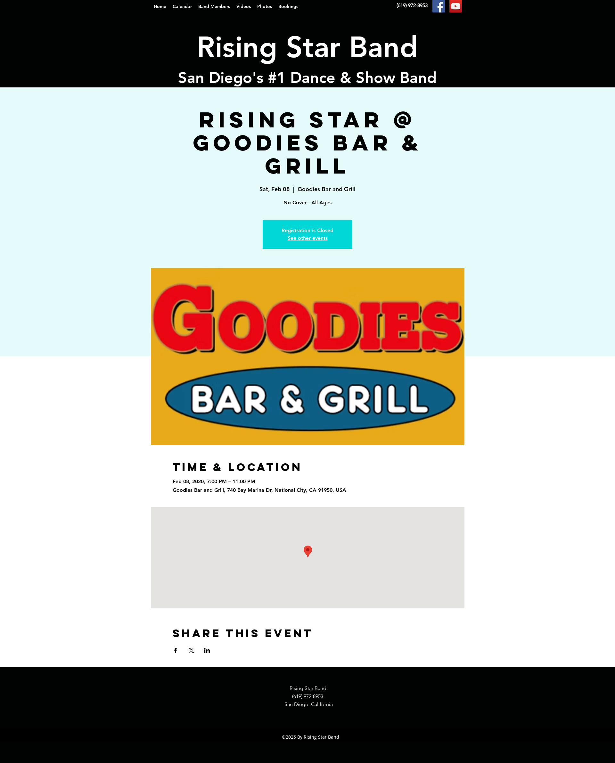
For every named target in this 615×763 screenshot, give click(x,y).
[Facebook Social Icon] (438, 6)
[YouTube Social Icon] (455, 6)
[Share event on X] (191, 650)
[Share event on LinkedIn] (207, 650)
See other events (308, 238)
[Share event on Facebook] (176, 650)
